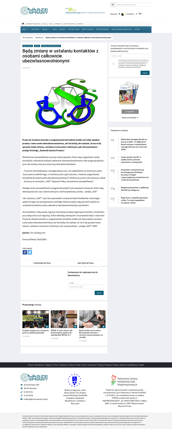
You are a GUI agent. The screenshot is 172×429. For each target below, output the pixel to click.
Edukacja (62, 29)
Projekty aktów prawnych (51, 46)
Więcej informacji (124, 406)
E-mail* (72, 283)
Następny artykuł (86, 263)
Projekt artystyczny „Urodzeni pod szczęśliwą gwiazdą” (35, 331)
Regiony (45, 29)
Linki (50, 24)
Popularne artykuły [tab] (119, 130)
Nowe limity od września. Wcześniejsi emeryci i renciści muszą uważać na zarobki (91, 333)
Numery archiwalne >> (130, 118)
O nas (44, 24)
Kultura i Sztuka (73, 29)
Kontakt (80, 24)
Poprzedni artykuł (42, 263)
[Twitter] (30, 252)
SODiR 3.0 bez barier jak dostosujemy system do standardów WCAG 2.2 (61, 332)
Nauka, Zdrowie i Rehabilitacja (122, 29)
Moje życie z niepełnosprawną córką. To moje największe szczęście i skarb (134, 200)
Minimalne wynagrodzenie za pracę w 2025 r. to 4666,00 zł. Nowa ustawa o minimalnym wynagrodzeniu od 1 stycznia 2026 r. (134, 144)
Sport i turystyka (88, 29)
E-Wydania (58, 24)
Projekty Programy (102, 29)
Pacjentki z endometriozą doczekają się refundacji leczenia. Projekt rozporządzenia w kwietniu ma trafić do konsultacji (135, 174)
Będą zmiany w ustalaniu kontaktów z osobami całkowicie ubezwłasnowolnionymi (78, 37)
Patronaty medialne (33, 24)
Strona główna (28, 37)
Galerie (137, 29)
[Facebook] (25, 252)
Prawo (24, 29)
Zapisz (99, 293)
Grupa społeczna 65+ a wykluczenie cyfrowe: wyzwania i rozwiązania (131, 159)
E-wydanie (130, 111)
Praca (55, 29)
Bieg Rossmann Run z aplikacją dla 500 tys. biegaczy (134, 188)
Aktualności (35, 29)
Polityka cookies (69, 24)
